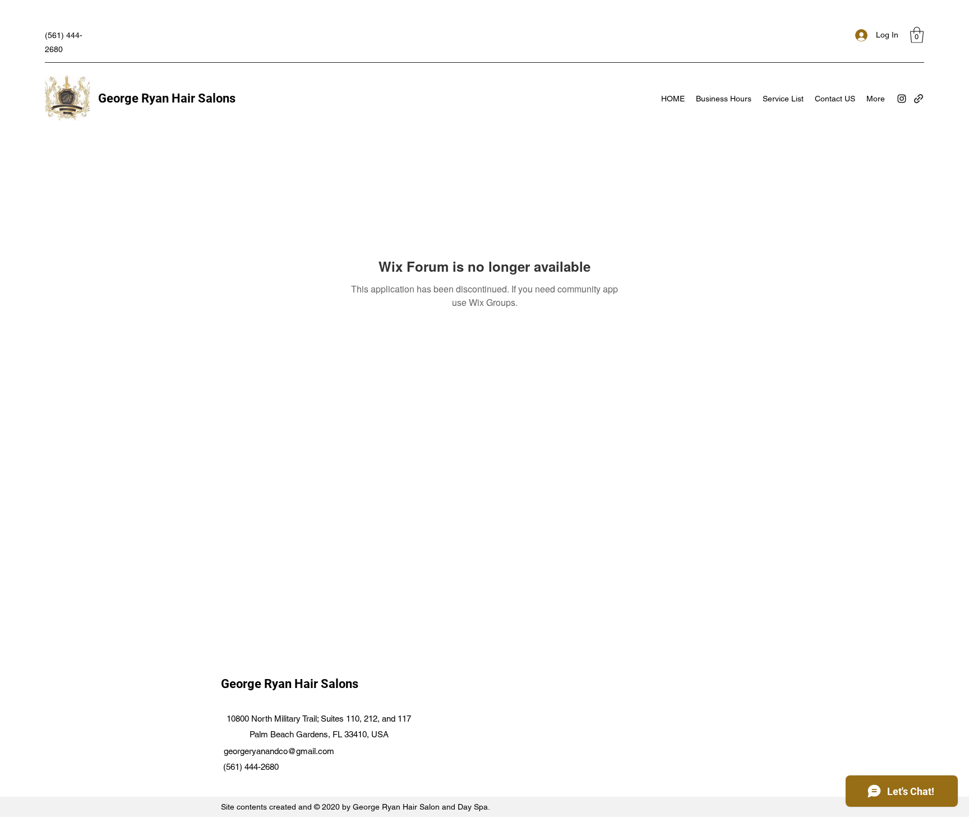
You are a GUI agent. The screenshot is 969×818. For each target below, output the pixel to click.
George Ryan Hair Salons (167, 98)
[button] (917, 35)
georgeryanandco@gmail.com (279, 751)
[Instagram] (901, 98)
